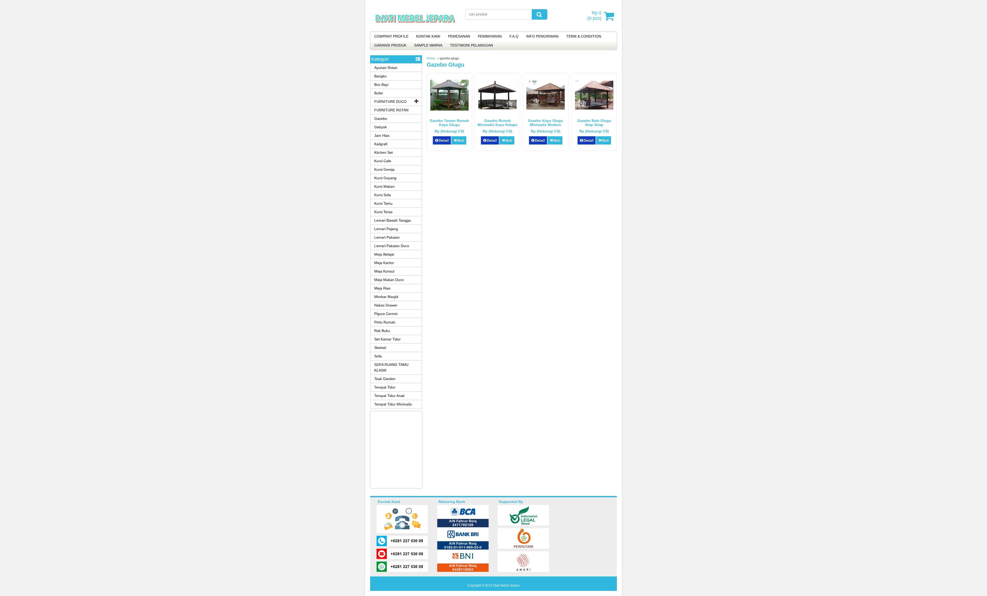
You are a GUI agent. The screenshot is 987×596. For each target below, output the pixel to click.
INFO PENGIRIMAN (542, 36)
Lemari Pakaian (387, 237)
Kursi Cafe (382, 161)
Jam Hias (381, 135)
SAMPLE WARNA (428, 45)
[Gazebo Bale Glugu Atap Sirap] (594, 108)
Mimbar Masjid (386, 297)
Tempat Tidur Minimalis (393, 404)
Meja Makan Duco (389, 280)
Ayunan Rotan (385, 68)
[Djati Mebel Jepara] (415, 28)
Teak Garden (384, 379)
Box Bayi (381, 85)
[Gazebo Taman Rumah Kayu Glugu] (449, 109)
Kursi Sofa (382, 195)
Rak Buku (382, 331)
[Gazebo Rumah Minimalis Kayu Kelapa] (497, 108)
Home (431, 58)
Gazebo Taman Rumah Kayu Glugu (449, 123)
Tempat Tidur (385, 387)
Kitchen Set (383, 152)
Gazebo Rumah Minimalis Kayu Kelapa (497, 123)
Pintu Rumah (384, 322)
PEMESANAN (459, 36)
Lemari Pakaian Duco (391, 246)
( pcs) (594, 15)
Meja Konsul (384, 271)
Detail (444, 140)
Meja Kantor (384, 263)
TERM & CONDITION (583, 36)
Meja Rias (382, 288)
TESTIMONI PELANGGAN (471, 45)
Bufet (378, 93)
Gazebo (380, 118)
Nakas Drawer (385, 305)
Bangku (380, 76)
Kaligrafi (380, 144)
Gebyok (380, 127)
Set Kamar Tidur (387, 339)
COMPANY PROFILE (391, 36)
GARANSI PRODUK (390, 45)
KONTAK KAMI (428, 36)
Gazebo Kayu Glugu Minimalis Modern (545, 123)
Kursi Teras (383, 212)
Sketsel (380, 348)
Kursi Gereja (384, 169)
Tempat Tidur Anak (389, 396)
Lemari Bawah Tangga (392, 220)
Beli (461, 140)
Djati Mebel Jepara (506, 585)
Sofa (378, 356)
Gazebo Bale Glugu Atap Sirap (594, 123)
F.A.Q (513, 36)
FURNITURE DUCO (390, 102)
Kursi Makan (384, 186)
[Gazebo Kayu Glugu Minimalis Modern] (545, 108)
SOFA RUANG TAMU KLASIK (391, 367)
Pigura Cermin (386, 314)
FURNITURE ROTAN (391, 110)
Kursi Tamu (383, 203)
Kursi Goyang (385, 178)
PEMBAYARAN (490, 36)
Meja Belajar (384, 254)
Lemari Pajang (386, 229)
